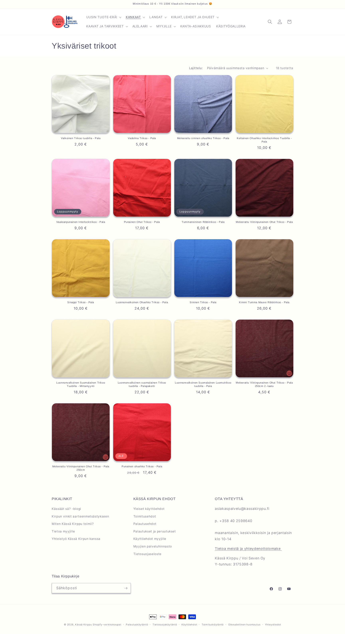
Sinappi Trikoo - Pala (80, 302)
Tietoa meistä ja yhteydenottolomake (248, 548)
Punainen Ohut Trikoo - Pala (142, 221)
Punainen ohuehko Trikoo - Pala (142, 466)
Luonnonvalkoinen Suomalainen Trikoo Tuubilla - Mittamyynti (80, 384)
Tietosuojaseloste (147, 554)
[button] (103, 17)
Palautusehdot (145, 524)
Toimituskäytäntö (213, 624)
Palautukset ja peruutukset (154, 531)
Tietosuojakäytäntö (165, 624)
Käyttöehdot (189, 624)
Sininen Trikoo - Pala (203, 302)
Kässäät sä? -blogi (66, 509)
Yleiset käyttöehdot (149, 509)
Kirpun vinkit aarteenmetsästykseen (80, 516)
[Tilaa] (126, 588)
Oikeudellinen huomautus (244, 624)
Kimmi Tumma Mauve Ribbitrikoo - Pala (264, 302)
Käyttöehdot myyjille (149, 539)
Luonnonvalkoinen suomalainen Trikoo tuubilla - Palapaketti (142, 384)
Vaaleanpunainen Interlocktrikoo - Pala (80, 221)
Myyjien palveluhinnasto (152, 546)
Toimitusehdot (144, 516)
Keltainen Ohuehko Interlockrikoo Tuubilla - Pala (264, 140)
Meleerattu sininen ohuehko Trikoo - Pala (203, 138)
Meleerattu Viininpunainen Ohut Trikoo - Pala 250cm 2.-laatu (264, 384)
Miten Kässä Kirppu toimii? (73, 524)
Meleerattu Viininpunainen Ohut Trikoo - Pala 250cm (80, 468)
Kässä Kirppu (83, 624)
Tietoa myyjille (63, 531)
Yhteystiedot (273, 624)
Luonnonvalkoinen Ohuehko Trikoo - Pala (142, 302)
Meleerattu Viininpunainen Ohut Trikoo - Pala (264, 221)
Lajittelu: (196, 68)
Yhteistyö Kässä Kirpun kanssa (76, 539)
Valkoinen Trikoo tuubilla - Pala (80, 138)
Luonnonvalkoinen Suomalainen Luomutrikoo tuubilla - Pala (203, 384)
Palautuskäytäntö (137, 624)
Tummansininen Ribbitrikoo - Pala (203, 221)
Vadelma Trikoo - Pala (142, 138)
